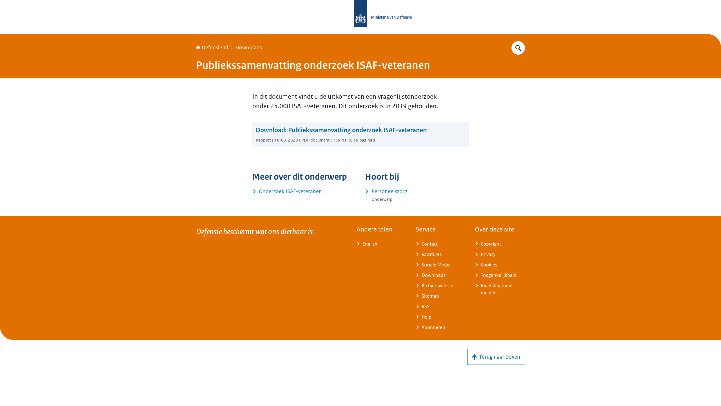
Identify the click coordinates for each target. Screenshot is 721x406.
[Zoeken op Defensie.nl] (518, 48)
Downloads (248, 47)
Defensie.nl (215, 47)
